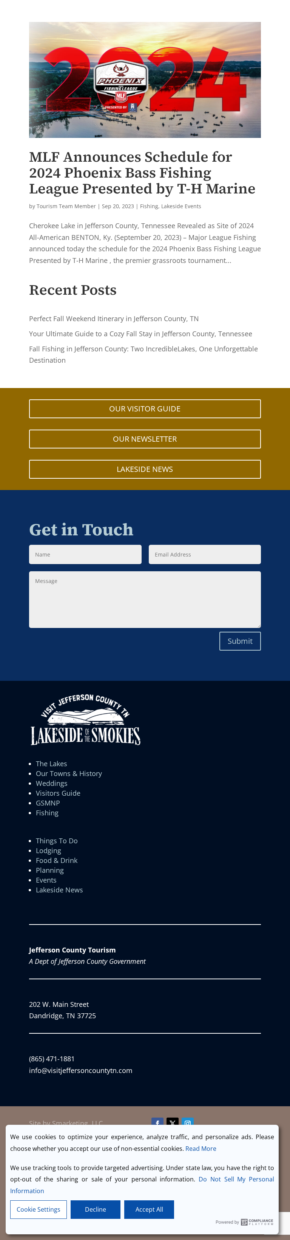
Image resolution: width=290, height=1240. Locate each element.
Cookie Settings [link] (38, 1209)
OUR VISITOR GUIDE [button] (144, 409)
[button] (157, 1124)
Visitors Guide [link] (58, 793)
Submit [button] (240, 641)
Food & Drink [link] (56, 860)
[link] (145, 80)
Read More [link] (200, 1148)
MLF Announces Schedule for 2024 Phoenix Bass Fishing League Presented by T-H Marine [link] (142, 172)
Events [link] (46, 879)
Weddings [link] (52, 783)
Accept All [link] (149, 1209)
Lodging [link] (48, 850)
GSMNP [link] (48, 802)
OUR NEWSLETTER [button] (145, 439)
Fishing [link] (149, 206)
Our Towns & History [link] (69, 773)
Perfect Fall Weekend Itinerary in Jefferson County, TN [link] (114, 318)
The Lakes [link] (51, 763)
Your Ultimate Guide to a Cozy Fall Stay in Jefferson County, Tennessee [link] (140, 333)
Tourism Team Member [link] (66, 206)
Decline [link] (95, 1209)
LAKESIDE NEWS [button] (145, 469)
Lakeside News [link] (59, 889)
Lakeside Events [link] (181, 206)
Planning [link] (50, 870)
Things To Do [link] (57, 840)
